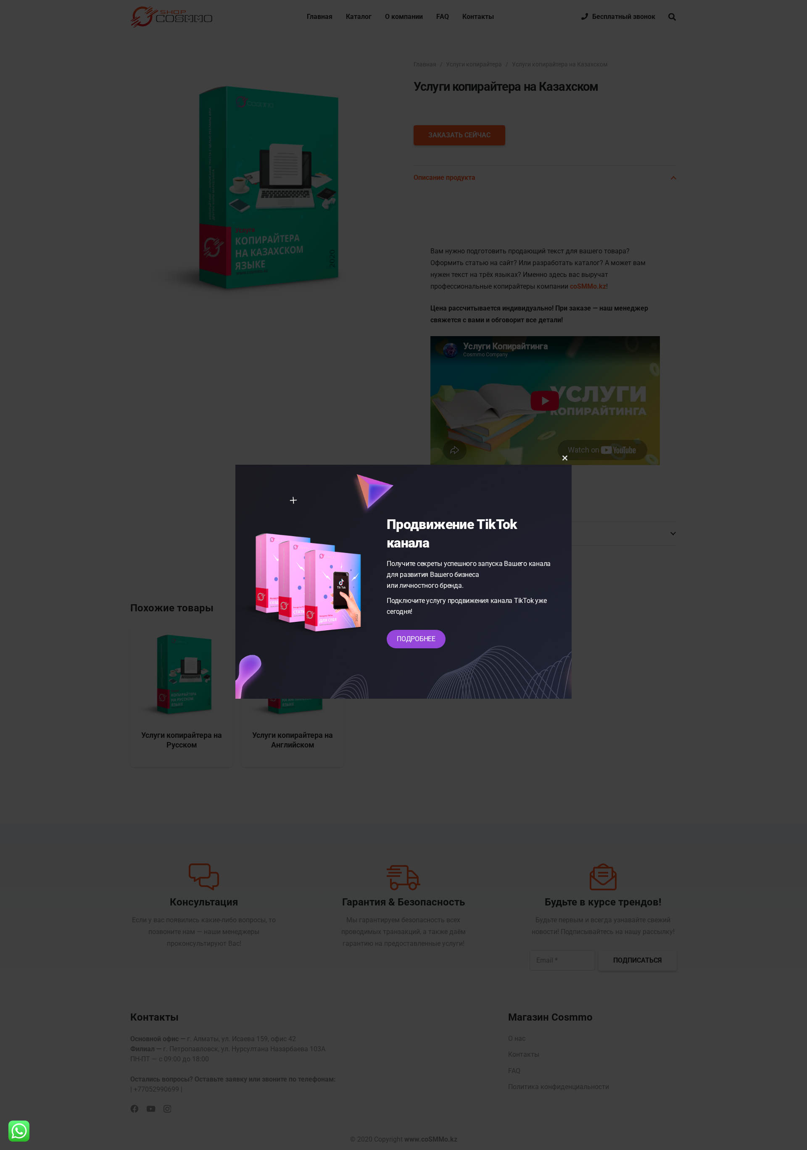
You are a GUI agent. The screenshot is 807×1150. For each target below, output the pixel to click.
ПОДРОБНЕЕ (416, 639)
